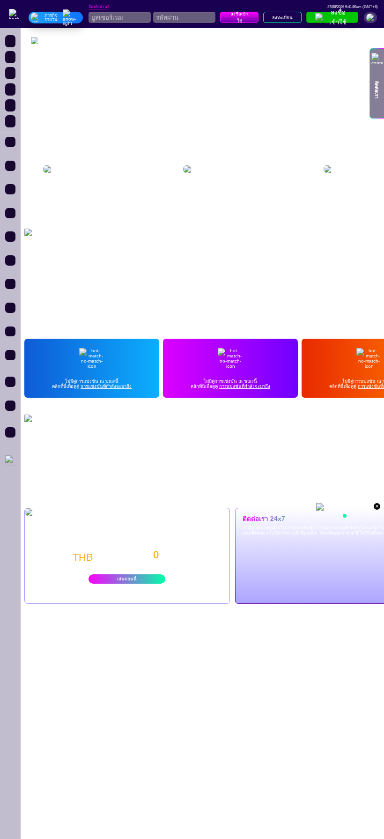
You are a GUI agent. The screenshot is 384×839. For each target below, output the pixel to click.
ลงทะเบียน (282, 17)
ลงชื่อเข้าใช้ (239, 17)
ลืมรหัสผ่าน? (99, 7)
